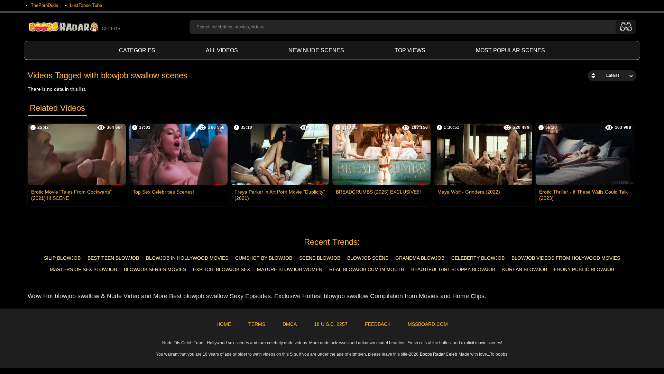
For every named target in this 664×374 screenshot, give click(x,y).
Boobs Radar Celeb (438, 354)
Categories (137, 50)
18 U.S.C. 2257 (331, 324)
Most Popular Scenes (510, 50)
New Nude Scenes (316, 50)
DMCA (290, 324)
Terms (256, 324)
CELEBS (111, 28)
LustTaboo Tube (86, 5)
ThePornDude (44, 5)
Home (223, 324)
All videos (222, 50)
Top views (410, 50)
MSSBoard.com (428, 324)
